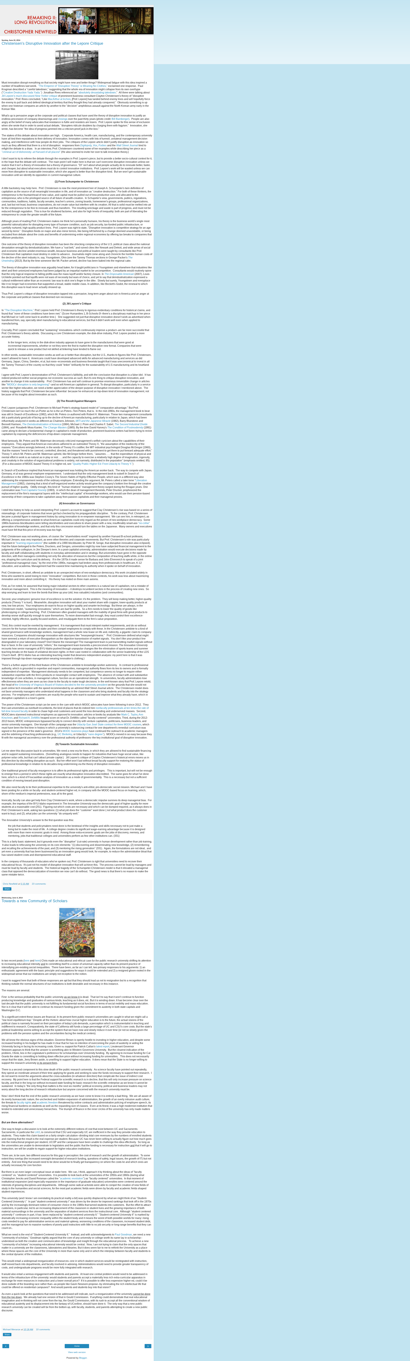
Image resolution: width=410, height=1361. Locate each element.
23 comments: (39, 884)
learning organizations (29, 543)
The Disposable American (119, 274)
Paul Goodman (123, 1234)
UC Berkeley (65, 734)
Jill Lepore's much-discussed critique (30, 96)
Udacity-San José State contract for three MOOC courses (109, 724)
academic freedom (47, 1102)
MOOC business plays (75, 731)
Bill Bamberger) (120, 119)
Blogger (83, 1358)
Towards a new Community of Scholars (34, 901)
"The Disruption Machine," (19, 310)
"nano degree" (95, 734)
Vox (95, 145)
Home (77, 1346)
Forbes (102, 145)
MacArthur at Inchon (59, 99)
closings (62, 119)
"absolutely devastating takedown (97, 92)
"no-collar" (144, 523)
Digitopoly (86, 145)
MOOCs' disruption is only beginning (28, 384)
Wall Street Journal (127, 145)
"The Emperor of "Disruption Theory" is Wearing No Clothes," (72, 86)
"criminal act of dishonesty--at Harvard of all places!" (31, 152)
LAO (37, 1132)
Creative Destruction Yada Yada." (22, 92)
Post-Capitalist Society (34, 490)
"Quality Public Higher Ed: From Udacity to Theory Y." (102, 463)
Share (7, 889)
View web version (77, 1352)
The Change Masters (55, 427)
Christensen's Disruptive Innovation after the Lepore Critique (52, 43)
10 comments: (43, 1329)
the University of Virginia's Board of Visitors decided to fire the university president (61, 684)
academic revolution (71, 1178)
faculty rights (24, 1102)
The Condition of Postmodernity (125, 427)
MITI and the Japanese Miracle (93, 421)
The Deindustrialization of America (41, 424)
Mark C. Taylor (129, 714)
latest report (102, 1046)
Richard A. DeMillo (29, 717)
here (26, 960)
